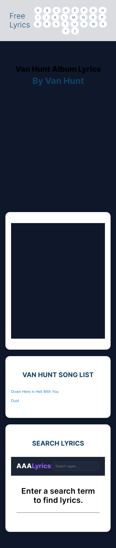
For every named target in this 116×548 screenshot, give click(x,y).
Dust (15, 400)
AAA (33, 466)
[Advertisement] (58, 154)
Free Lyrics (19, 20)
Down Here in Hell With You (35, 391)
